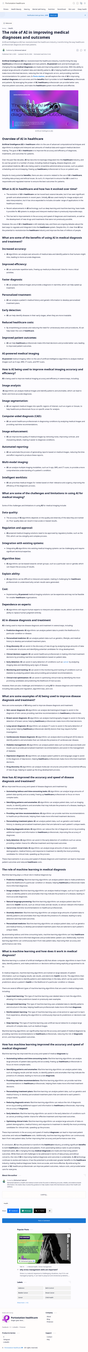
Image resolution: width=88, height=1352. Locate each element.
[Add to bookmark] (68, 1235)
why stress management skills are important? (39, 1270)
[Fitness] (6, 9)
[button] (3, 3)
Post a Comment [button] (44, 1221)
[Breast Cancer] (57, 1293)
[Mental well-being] (39, 9)
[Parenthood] (61, 9)
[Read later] (77, 50)
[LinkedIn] (15, 1327)
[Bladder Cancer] (30, 1293)
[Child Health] (57, 1297)
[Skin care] (71, 9)
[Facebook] (5, 1327)
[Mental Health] (33, 1267)
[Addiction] (30, 1288)
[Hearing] (27, 9)
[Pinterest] (22, 1327)
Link (46, 15)
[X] (10, 1327)
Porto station (39, 76)
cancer (66, 662)
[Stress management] (45, 1267)
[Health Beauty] (16, 9)
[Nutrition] (51, 9)
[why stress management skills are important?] (44, 1248)
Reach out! (53, 15)
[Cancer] (30, 1297)
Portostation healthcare (15, 3)
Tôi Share (82, 1348)
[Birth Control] (57, 1288)
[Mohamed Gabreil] (16, 50)
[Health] (6, 1203)
